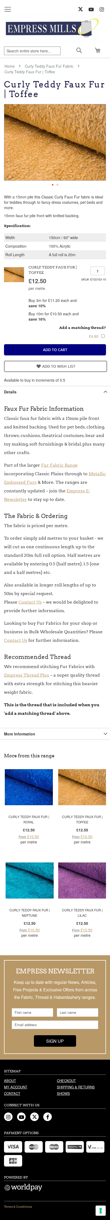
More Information (19, 733)
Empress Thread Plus (26, 675)
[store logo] (52, 29)
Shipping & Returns (76, 1086)
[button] (52, 185)
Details (10, 391)
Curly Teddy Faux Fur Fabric (49, 66)
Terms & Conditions (18, 1207)
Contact (12, 1093)
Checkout (66, 1080)
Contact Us (30, 602)
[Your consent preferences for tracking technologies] (101, 1211)
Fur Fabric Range (59, 465)
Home (10, 66)
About (10, 1080)
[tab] (55, 391)
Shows (63, 1093)
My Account (15, 1086)
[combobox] (32, 51)
